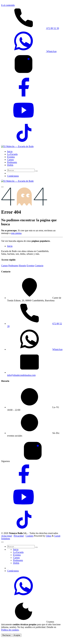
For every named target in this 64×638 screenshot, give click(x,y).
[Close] (2, 542)
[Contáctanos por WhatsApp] (23, 596)
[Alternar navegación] (2, 186)
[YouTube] (23, 120)
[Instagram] (23, 74)
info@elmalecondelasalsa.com (21, 375)
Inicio (10, 246)
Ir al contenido (8, 5)
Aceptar (17, 635)
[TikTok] (23, 143)
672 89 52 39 (52, 28)
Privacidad (19, 536)
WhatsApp (51, 51)
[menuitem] (10, 151)
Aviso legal (6, 536)
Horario (22, 265)
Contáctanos (13, 176)
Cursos (4, 265)
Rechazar (6, 635)
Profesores (13, 265)
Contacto (39, 265)
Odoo (48, 536)
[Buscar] (36, 547)
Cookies (29, 536)
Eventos (30, 265)
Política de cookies (10, 630)
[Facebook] (23, 97)
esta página (16, 233)
